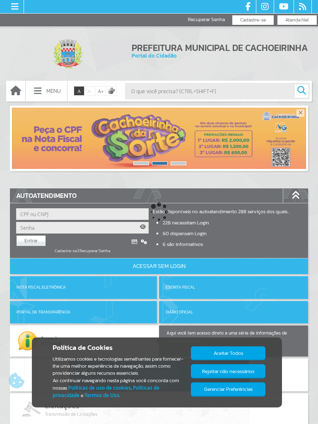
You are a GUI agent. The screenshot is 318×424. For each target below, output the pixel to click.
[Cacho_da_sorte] (159, 138)
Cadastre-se (253, 20)
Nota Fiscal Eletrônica (41, 287)
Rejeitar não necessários (228, 371)
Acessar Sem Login (159, 266)
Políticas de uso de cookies (99, 387)
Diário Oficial (179, 312)
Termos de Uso (101, 395)
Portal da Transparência (43, 312)
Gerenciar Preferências (228, 389)
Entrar (31, 240)
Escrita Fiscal (180, 287)
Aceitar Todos (228, 353)
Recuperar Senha (206, 19)
